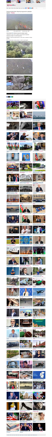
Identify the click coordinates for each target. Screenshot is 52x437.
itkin (13, 33)
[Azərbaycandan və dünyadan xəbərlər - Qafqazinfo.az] (11, 5)
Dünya (7, 31)
